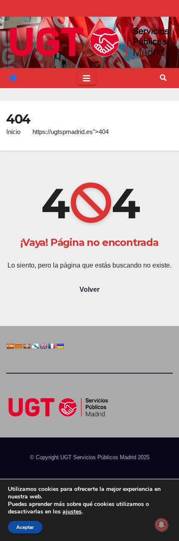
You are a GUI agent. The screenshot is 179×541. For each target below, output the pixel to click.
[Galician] (35, 346)
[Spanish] (10, 346)
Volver (89, 289)
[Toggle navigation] (86, 78)
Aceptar (25, 527)
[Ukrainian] (60, 346)
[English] (43, 346)
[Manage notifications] (161, 524)
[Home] (13, 78)
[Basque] (26, 346)
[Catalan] (18, 346)
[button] (163, 77)
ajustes (72, 512)
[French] (51, 346)
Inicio (13, 131)
